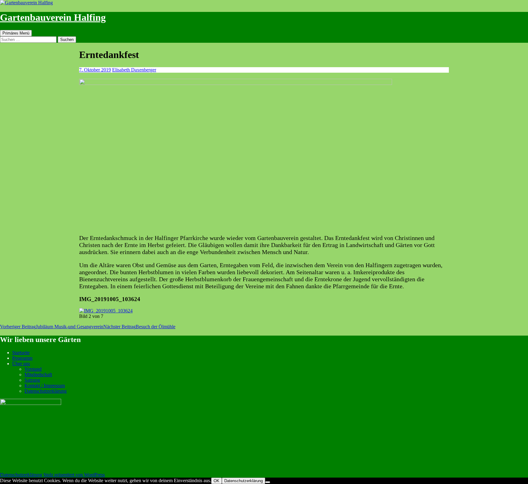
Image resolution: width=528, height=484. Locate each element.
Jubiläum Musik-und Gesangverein (51, 326)
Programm (22, 358)
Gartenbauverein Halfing (53, 17)
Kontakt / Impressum (44, 385)
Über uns (21, 363)
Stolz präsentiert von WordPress (74, 474)
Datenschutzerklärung (45, 391)
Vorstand (33, 369)
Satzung (32, 380)
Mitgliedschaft (38, 374)
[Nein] (267, 482)
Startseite (21, 352)
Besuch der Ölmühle (139, 326)
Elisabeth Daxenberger (134, 69)
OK (216, 481)
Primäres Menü (15, 33)
